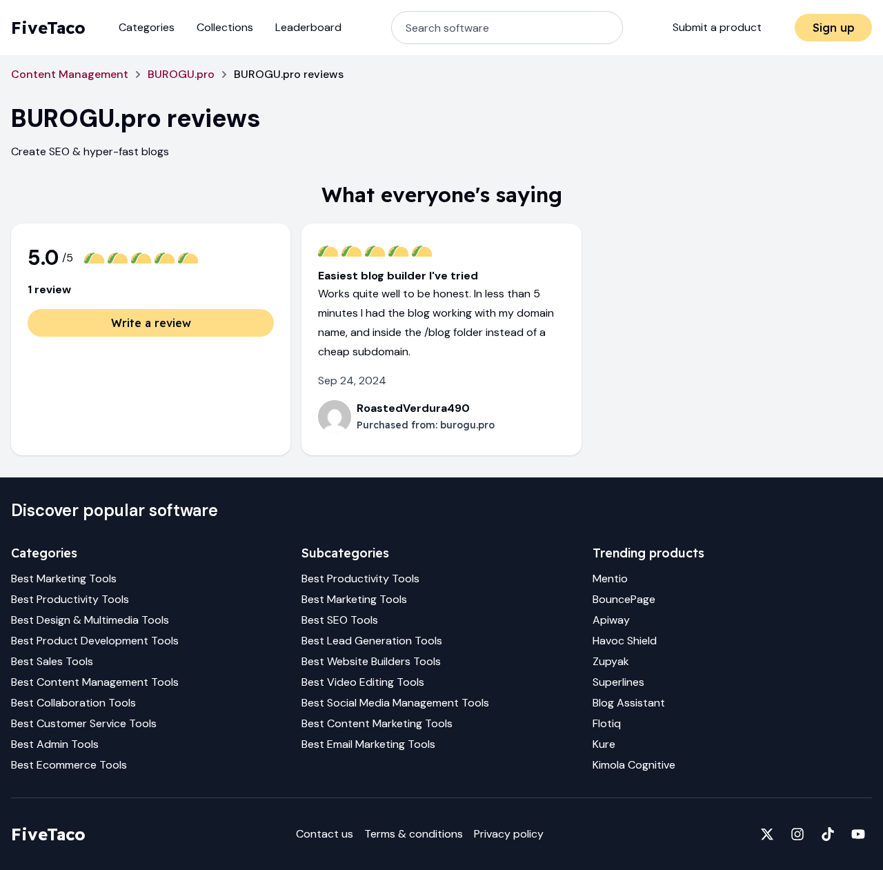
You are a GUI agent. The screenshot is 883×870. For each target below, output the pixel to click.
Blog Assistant (629, 702)
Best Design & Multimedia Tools (90, 620)
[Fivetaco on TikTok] (828, 834)
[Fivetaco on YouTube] (858, 834)
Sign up (834, 27)
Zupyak (611, 661)
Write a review (151, 323)
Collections (225, 27)
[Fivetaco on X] (767, 834)
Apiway (611, 620)
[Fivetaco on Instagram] (797, 834)
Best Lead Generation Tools (371, 640)
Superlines (618, 682)
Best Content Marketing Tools (377, 723)
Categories (147, 27)
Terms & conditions (413, 834)
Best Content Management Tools (95, 682)
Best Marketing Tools (64, 578)
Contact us (324, 834)
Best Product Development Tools (95, 640)
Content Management (69, 74)
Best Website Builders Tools (371, 661)
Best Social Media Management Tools (395, 702)
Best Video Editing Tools (362, 682)
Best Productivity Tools (70, 599)
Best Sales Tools (52, 661)
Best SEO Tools (339, 620)
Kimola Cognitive (634, 765)
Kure (604, 744)
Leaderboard (308, 27)
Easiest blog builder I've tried (398, 275)
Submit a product (717, 27)
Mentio (610, 578)
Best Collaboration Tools (73, 702)
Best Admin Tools (55, 744)
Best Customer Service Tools (84, 723)
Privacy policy (509, 834)
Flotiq (607, 723)
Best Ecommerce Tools (69, 765)
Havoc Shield (625, 640)
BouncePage (624, 599)
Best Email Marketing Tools (368, 744)
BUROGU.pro (181, 74)
